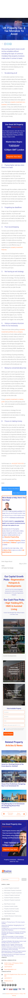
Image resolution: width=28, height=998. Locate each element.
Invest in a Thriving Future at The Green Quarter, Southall (14, 759)
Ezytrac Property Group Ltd (12, 993)
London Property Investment (11, 888)
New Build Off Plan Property (11, 911)
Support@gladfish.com (10, 969)
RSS (24, 993)
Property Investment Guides (11, 909)
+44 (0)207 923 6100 (17, 463)
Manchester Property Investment (12, 890)
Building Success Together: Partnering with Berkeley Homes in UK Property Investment (14, 945)
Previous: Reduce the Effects (10, 489)
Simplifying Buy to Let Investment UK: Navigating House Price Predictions (14, 800)
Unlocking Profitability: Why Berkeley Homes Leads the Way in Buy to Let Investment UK (14, 942)
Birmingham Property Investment (13, 893)
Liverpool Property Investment (12, 895)
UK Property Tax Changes (7, 568)
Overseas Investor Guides (11, 906)
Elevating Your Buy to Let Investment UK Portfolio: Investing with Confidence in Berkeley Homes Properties (14, 933)
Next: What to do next (19, 493)
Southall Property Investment (11, 897)
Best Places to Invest (9, 904)
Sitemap (14, 995)
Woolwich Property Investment (12, 900)
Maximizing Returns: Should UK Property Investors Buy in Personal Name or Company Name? (14, 952)
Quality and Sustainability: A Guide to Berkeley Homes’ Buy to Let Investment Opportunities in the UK (14, 938)
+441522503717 (8, 978)
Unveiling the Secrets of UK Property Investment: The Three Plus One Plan (14, 955)
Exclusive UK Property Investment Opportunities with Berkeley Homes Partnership (14, 948)
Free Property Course (9, 913)
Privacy (21, 993)
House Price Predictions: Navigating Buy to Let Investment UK (14, 779)
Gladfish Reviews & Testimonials (12, 916)
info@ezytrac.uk (8, 981)
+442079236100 (8, 967)
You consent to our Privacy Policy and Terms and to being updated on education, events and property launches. (14, 729)
